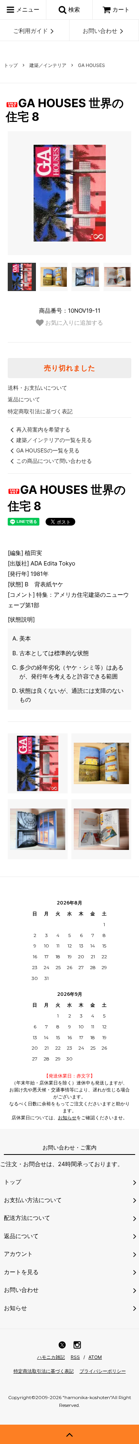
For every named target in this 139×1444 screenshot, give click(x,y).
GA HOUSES (91, 65)
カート (121, 9)
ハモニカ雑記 (51, 1357)
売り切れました (69, 368)
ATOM (95, 1357)
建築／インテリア (47, 65)
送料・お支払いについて (37, 387)
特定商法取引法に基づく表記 (44, 1371)
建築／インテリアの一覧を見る (54, 440)
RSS (75, 1357)
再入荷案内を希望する (43, 429)
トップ (11, 65)
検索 (73, 9)
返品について (24, 399)
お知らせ (67, 1117)
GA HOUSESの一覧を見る (48, 450)
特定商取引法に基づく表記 (40, 411)
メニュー (27, 9)
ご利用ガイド (30, 30)
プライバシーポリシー (103, 1371)
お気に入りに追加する (73, 322)
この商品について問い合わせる (54, 460)
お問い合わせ (100, 30)
